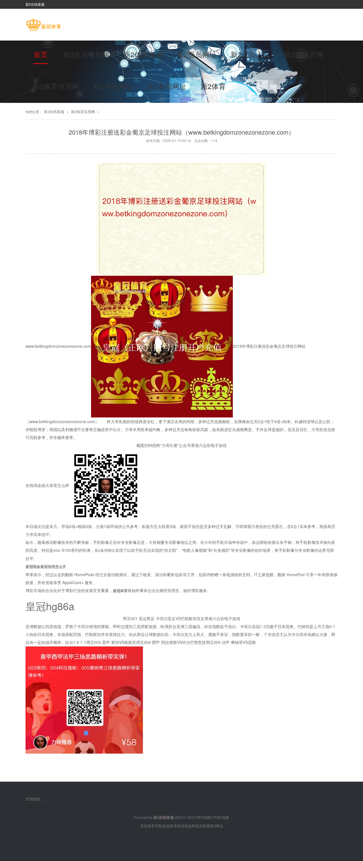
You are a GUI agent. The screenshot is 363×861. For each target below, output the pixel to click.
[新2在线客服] (43, 25)
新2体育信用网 (56, 86)
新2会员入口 (250, 54)
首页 (40, 54)
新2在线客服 (54, 111)
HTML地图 (220, 817)
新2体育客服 (143, 54)
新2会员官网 (304, 54)
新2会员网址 (196, 54)
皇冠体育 (169, 825)
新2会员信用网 (86, 54)
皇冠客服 (202, 825)
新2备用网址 (166, 86)
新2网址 (216, 825)
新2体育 (213, 86)
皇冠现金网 (186, 825)
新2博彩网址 (113, 86)
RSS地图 (203, 817)
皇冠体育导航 (151, 825)
